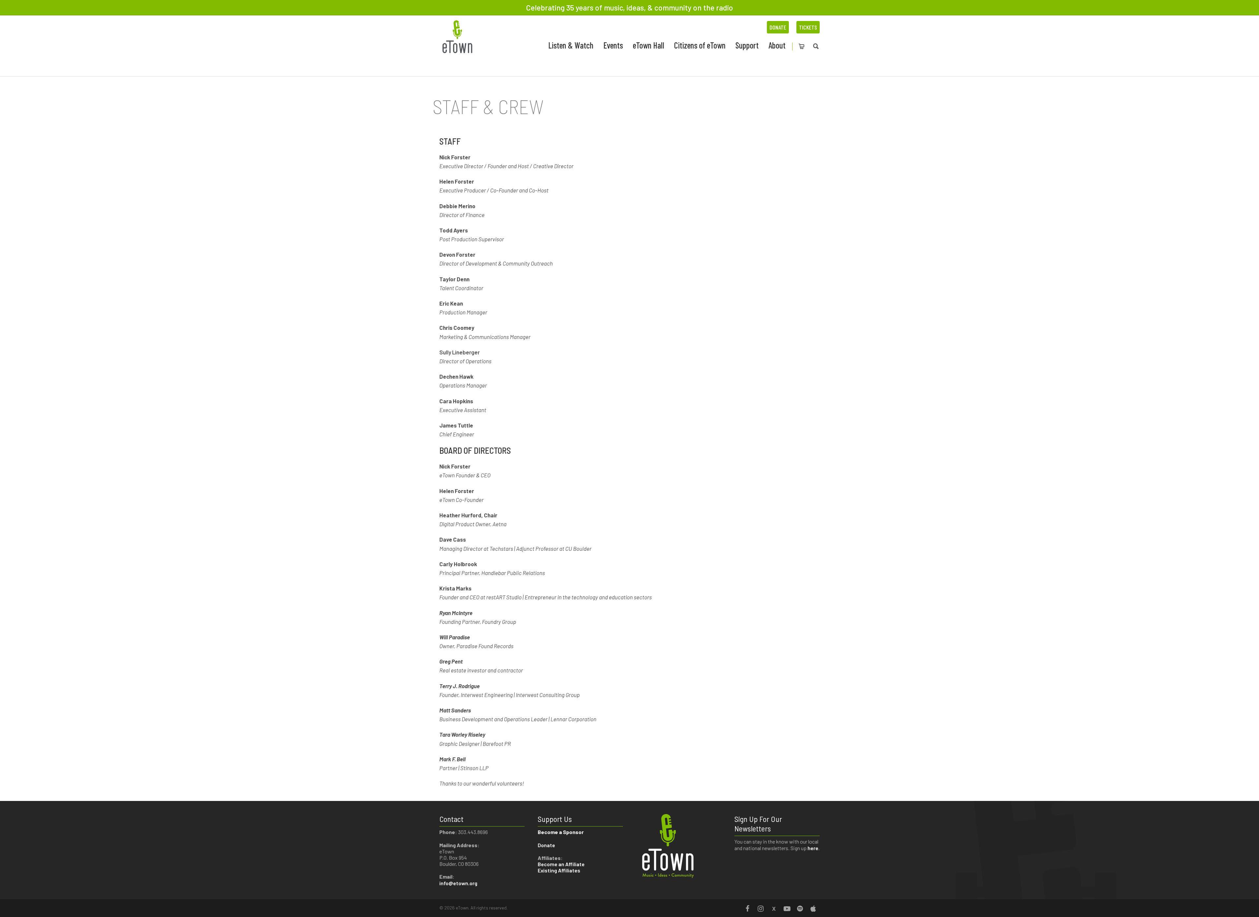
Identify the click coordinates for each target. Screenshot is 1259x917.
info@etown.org (458, 883)
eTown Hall (648, 45)
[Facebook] (747, 908)
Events (613, 45)
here (813, 848)
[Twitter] (773, 908)
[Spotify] (800, 908)
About (777, 45)
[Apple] (813, 908)
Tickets (808, 27)
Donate (777, 27)
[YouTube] (786, 908)
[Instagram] (760, 908)
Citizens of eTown (700, 45)
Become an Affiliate (562, 864)
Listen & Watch (570, 45)
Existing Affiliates (559, 870)
